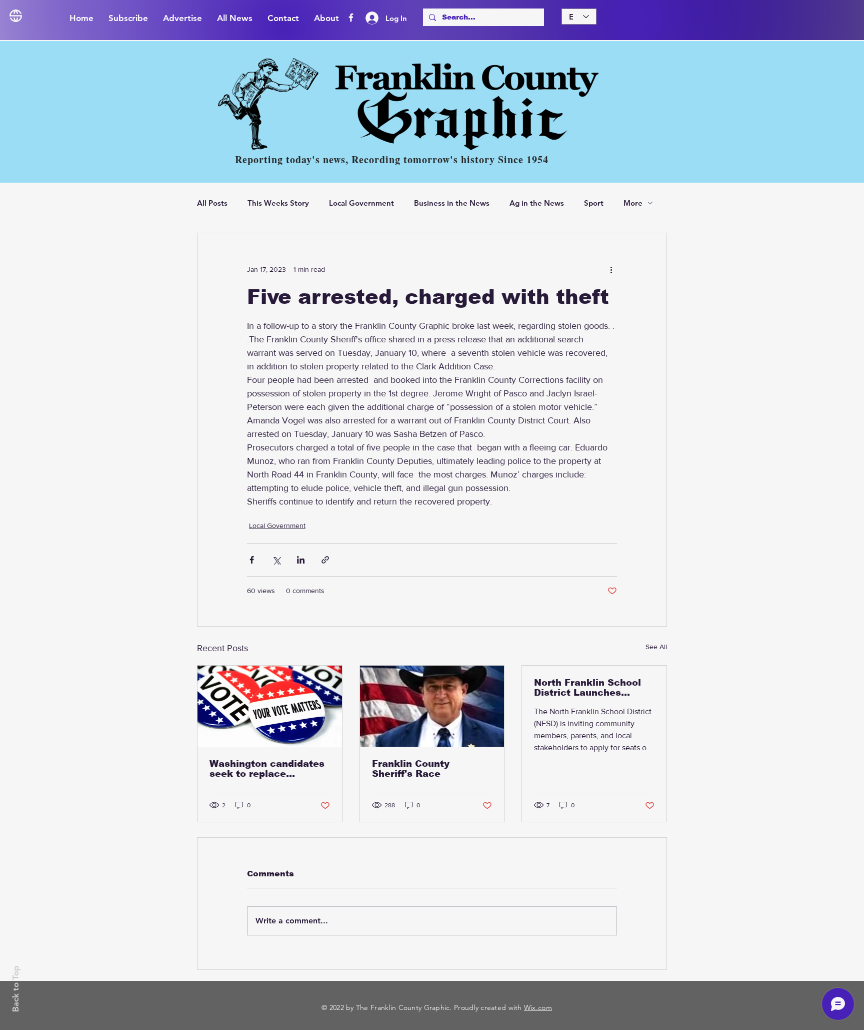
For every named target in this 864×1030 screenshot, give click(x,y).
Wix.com (538, 1007)
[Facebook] (351, 17)
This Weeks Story (278, 203)
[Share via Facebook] (251, 560)
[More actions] (611, 269)
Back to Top (15, 988)
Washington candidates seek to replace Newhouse (267, 769)
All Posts (212, 203)
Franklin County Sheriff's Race (411, 769)
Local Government (361, 203)
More (633, 203)
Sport (594, 203)
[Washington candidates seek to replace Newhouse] (270, 706)
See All (656, 647)
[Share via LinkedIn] (301, 560)
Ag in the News (537, 203)
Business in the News (452, 203)
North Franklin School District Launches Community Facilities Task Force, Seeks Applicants (587, 688)
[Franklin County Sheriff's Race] (432, 706)
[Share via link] (325, 560)
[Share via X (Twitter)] (276, 560)
